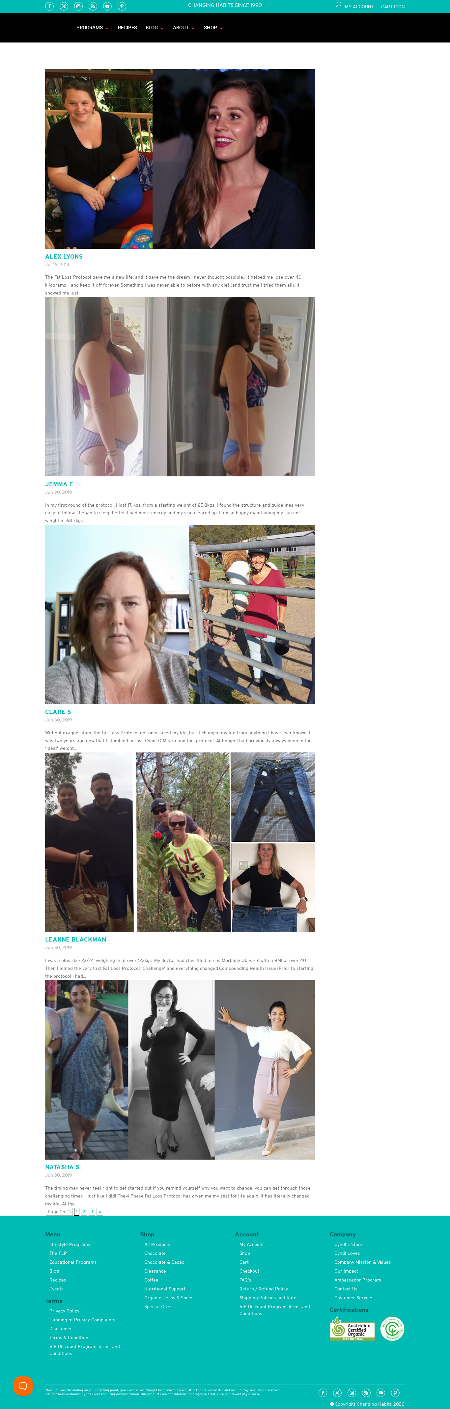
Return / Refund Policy (263, 1288)
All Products (157, 1244)
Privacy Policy (64, 1310)
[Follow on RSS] (93, 6)
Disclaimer (60, 1328)
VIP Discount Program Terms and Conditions (84, 1350)
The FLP (58, 1253)
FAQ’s (245, 1279)
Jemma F (59, 484)
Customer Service (353, 1297)
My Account (359, 6)
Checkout (249, 1271)
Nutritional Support (164, 1288)
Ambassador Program (357, 1279)
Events (56, 1288)
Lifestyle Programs (69, 1244)
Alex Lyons (64, 256)
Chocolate (155, 1253)
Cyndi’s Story (348, 1244)
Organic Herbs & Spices (169, 1297)
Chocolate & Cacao (164, 1262)
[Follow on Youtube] (107, 6)
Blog (152, 28)
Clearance (155, 1271)
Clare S (58, 711)
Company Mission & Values (362, 1262)
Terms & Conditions (70, 1337)
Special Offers (159, 1306)
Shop (210, 28)
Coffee (151, 1279)
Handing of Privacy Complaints (82, 1319)
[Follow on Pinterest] (122, 6)
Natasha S (62, 1167)
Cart (244, 1262)
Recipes (127, 28)
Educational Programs (73, 1262)
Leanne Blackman (75, 939)
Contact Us (345, 1288)
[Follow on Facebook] (49, 6)
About (181, 28)
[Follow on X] (64, 6)
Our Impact (346, 1271)
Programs (89, 28)
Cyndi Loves (347, 1253)
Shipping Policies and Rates (269, 1297)
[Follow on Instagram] (78, 6)
